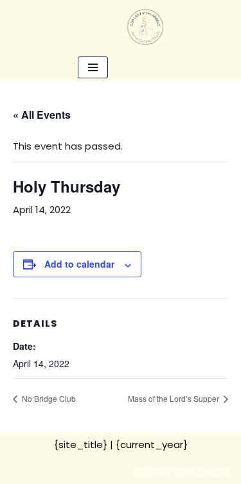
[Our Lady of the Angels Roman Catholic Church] (145, 27)
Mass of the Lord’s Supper (174, 398)
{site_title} (80, 444)
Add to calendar (79, 263)
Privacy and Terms (182, 471)
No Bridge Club (48, 398)
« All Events (42, 114)
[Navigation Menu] (93, 67)
